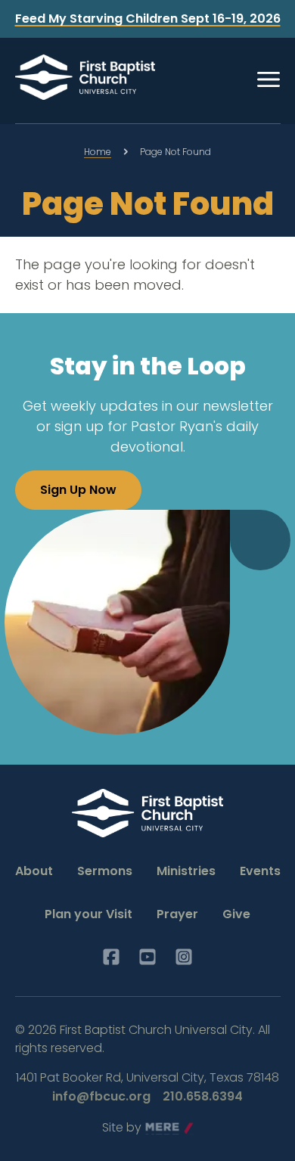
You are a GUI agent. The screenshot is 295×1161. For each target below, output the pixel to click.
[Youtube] (147, 957)
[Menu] (268, 79)
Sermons (104, 871)
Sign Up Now (78, 489)
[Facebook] (111, 957)
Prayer (177, 914)
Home (97, 151)
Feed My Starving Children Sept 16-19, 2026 (148, 18)
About (34, 871)
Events (260, 871)
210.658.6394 (203, 1096)
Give (236, 914)
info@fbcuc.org (101, 1096)
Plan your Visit (88, 914)
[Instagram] (184, 957)
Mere (160, 1128)
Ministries (186, 871)
